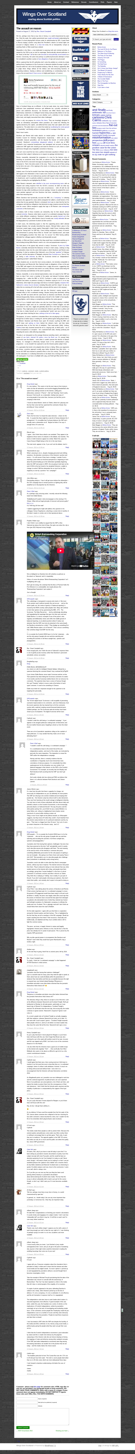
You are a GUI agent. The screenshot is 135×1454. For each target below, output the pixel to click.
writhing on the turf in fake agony (49, 313)
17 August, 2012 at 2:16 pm (35, 955)
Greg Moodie (111, 130)
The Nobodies (102, 66)
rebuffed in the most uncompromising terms (50, 183)
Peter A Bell (30, 491)
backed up (61, 216)
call (31, 54)
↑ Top (18, 1441)
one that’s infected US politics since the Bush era (40, 337)
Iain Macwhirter (77, 241)
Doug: (28, 664)
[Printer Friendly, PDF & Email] (22, 360)
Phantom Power (77, 245)
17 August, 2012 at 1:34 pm (35, 827)
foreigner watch (101, 128)
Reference (75, 2)
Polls (102, 2)
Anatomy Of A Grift (103, 57)
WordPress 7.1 (50, 1445)
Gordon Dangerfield (78, 237)
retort (49, 202)
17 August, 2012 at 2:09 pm (35, 945)
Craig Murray (76, 279)
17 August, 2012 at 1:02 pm (35, 715)
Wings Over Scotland (44, 14)
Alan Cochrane (53, 254)
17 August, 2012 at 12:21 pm (36, 488)
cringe (109, 120)
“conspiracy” (58, 197)
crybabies (114, 120)
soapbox (111, 145)
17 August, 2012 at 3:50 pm (35, 1145)
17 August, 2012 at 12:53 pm (36, 694)
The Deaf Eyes (102, 64)
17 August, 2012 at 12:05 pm (36, 428)
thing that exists (113, 31)
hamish (95, 133)
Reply (67, 410)
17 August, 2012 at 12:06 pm (36, 447)
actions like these (42, 120)
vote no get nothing (106, 154)
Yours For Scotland (78, 258)
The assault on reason (28, 28)
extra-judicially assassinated (57, 54)
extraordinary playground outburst (42, 142)
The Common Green (78, 254)
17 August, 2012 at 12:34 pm (36, 595)
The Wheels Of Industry (105, 70)
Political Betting (77, 283)
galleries (105, 130)
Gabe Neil (30, 1149)
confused (105, 121)
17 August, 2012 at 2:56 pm (35, 1122)
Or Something (102, 62)
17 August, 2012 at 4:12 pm (35, 1186)
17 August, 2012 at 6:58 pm (35, 1254)
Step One (100, 85)
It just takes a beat (103, 87)
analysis (24, 371)
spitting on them (34, 323)
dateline (94, 123)
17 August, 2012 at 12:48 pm (36, 644)
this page (37, 1387)
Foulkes (18, 327)
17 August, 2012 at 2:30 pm (35, 1028)
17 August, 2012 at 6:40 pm (35, 1238)
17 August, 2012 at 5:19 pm (35, 1206)
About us (57, 2)
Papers (109, 2)
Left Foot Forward (77, 281)
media (36, 371)
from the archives (111, 128)
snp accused (104, 145)
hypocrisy (104, 132)
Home (49, 2)
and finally (99, 109)
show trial (41, 45)
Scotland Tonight (77, 251)
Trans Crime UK (77, 272)
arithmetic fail (99, 112)
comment (31, 371)
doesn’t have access (35, 73)
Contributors (93, 2)
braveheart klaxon (110, 112)
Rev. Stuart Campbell (44, 31)
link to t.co (30, 503)
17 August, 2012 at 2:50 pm (35, 1094)
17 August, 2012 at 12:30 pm (36, 516)
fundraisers (97, 130)
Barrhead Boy (76, 232)
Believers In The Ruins (104, 51)
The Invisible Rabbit (104, 79)
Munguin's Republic (78, 243)
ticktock (101, 150)
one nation (114, 138)
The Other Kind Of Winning (106, 53)
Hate (116, 2)
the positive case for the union (105, 146)
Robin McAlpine (77, 247)
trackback (27, 373)
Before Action (102, 47)
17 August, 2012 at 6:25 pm (35, 1222)
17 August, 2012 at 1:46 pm (38, 785)
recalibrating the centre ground (60, 127)
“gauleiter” (59, 252)
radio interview (30, 256)
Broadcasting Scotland (79, 234)
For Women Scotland (78, 265)
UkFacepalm (31, 599)
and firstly (109, 110)
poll (105, 140)
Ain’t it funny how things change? (108, 68)
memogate (111, 135)
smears (96, 145)
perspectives (97, 140)
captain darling (105, 115)
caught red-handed (53, 38)
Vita (99, 1445)
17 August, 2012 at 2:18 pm (35, 966)
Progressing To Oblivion (105, 72)
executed (44, 54)
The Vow (95, 150)
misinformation (101, 137)
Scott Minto (110, 143)
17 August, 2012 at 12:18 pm (36, 474)
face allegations (43, 59)
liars (111, 133)
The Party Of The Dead (105, 55)
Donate (83, 2)
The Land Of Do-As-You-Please (107, 49)
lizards (105, 135)
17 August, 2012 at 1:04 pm (35, 739)
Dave (28, 413)
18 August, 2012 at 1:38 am (35, 1374)
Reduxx (74, 267)
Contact (66, 2)
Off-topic (75, 291)
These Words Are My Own (106, 74)
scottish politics (44, 371)
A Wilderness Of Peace (79, 230)
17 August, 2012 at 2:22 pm (35, 989)
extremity (24, 214)
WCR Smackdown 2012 (25, 1431)
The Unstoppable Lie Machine (107, 83)
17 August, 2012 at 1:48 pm (35, 883)
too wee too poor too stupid (104, 151)
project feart (100, 143)
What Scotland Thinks (79, 256)
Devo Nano (106, 123)
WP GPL (115, 1445)
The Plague (101, 60)
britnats (96, 115)
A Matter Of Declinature (105, 77)
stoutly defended (59, 218)
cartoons (98, 117)
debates (99, 123)
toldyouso (107, 150)
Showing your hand (61, 1431)
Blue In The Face (103, 81)
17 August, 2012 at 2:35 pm (35, 1056)
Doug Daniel (30, 384)
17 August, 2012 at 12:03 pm (36, 410)
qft (104, 143)
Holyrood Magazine (78, 239)
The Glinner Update (78, 269)
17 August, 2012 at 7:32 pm (35, 1349)
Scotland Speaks (77, 249)
